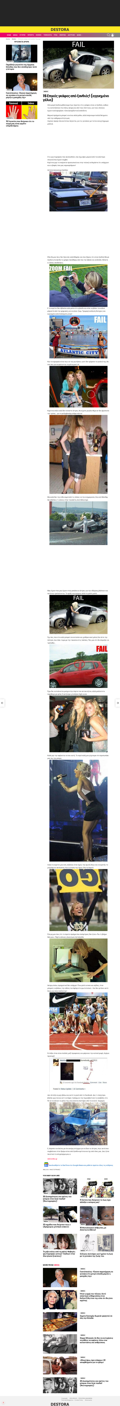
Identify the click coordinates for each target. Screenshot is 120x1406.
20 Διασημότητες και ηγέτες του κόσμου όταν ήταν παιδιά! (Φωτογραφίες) (57, 1198)
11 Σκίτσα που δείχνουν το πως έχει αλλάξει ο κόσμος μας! (95, 1201)
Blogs (46, 1170)
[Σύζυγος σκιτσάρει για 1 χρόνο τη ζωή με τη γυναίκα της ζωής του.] (97, 1243)
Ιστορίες (22, 35)
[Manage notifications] (3, 1402)
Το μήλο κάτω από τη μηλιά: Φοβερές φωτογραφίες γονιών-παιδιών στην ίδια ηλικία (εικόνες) (59, 1253)
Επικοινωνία (88, 1400)
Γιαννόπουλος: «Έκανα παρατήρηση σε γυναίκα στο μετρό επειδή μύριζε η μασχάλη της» (96, 1273)
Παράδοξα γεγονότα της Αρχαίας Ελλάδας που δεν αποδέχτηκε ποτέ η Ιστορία (21, 66)
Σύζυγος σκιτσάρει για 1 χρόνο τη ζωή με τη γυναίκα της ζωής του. (96, 1254)
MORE (79, 35)
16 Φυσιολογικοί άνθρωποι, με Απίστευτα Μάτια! (93, 1228)
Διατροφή (71, 35)
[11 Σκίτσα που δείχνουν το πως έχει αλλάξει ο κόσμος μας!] (97, 1188)
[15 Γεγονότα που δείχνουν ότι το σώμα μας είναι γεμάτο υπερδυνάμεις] (21, 110)
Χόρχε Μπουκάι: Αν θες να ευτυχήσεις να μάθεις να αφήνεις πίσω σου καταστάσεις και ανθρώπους (96, 1340)
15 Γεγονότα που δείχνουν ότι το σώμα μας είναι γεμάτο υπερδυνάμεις (20, 123)
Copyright (64, 1398)
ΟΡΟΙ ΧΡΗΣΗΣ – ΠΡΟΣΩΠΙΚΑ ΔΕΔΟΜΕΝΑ (81, 1398)
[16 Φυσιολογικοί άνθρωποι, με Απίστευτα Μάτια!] (97, 1215)
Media (15, 35)
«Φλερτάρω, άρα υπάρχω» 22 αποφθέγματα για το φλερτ (92, 1361)
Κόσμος (38, 35)
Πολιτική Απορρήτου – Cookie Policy (72, 1400)
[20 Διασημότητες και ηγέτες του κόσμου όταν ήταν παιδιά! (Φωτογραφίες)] (60, 1186)
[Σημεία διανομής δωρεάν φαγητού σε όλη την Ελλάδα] (60, 1321)
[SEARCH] (108, 35)
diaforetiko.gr (52, 1159)
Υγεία (55, 35)
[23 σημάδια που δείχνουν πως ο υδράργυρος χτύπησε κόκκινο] (60, 1214)
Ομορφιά (62, 35)
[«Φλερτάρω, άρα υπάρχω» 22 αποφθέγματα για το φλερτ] (60, 1365)
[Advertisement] (60, 13)
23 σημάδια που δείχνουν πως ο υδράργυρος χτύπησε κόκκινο (57, 1225)
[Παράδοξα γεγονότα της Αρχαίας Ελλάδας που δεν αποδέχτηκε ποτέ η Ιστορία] (21, 53)
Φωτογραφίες (55, 1170)
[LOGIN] (112, 35)
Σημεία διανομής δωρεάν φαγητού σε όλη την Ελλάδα (96, 1317)
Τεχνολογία (48, 35)
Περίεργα (31, 35)
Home (9, 35)
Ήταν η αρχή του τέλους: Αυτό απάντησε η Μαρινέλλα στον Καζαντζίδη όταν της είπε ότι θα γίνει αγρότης (96, 1297)
